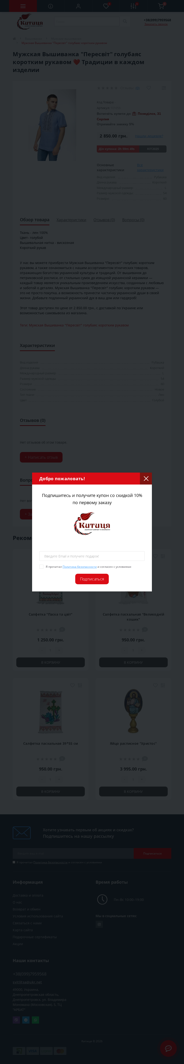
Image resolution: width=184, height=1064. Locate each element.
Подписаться (92, 579)
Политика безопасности (80, 567)
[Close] (146, 479)
